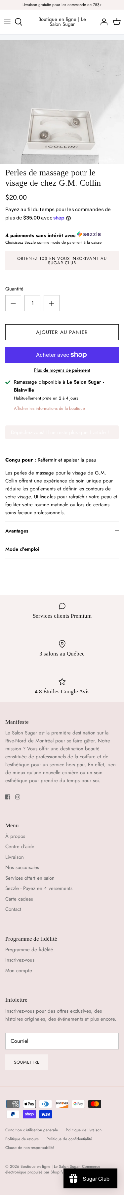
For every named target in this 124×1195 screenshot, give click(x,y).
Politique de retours (22, 1139)
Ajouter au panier (62, 332)
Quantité (14, 288)
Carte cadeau (19, 899)
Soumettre (27, 1062)
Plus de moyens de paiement (62, 370)
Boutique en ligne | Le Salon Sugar (50, 1166)
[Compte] (102, 22)
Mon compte (18, 970)
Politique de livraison (84, 1130)
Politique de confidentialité (69, 1139)
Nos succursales (22, 867)
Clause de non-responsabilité (29, 1148)
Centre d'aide (19, 846)
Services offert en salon (30, 878)
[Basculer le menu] (7, 22)
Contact (13, 909)
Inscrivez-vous (19, 960)
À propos (15, 836)
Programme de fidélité (29, 949)
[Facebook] (7, 796)
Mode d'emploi (22, 549)
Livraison (14, 857)
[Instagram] (17, 796)
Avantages (16, 531)
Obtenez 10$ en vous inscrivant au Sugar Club (61, 260)
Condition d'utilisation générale (31, 1130)
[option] (62, 102)
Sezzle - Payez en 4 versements (38, 888)
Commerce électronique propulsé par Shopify (52, 1169)
